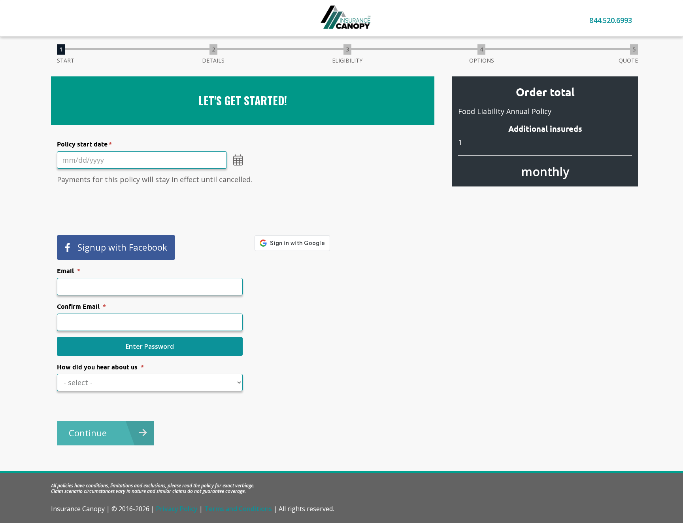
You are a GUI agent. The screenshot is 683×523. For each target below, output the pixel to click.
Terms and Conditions (238, 508)
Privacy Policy (177, 508)
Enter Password (150, 346)
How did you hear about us (97, 367)
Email (65, 271)
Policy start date (82, 144)
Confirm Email (78, 306)
